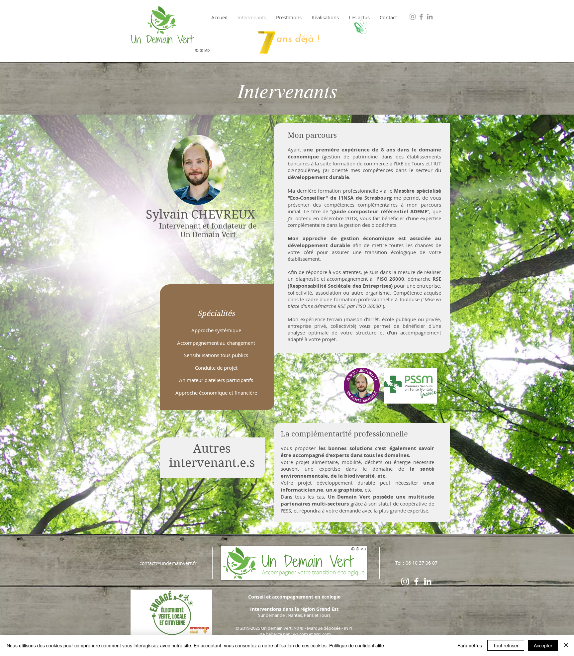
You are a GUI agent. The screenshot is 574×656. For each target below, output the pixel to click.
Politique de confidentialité (356, 645)
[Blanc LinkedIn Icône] (428, 581)
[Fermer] (566, 645)
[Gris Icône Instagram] (413, 17)
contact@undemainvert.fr (168, 563)
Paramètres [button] (469, 645)
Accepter (543, 645)
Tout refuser (506, 645)
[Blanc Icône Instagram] (405, 581)
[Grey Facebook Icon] (421, 17)
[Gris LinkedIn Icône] (430, 17)
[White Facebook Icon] (416, 581)
